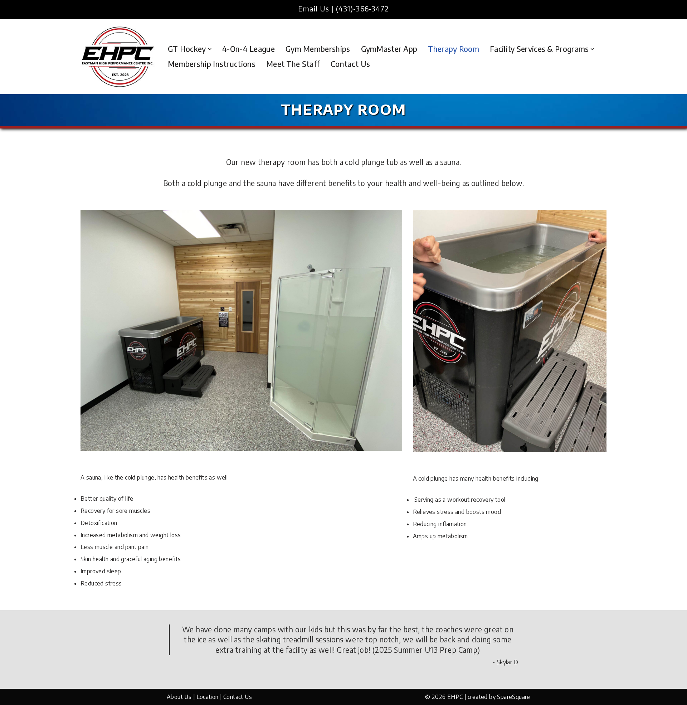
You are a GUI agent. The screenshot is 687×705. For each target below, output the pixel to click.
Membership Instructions (211, 64)
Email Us (314, 8)
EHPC (455, 696)
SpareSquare (513, 696)
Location (207, 696)
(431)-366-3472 (362, 8)
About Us (179, 696)
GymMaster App (389, 49)
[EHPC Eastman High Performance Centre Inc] (118, 57)
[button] (209, 49)
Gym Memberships (318, 49)
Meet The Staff (293, 64)
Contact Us (350, 64)
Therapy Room (453, 49)
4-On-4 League (248, 49)
